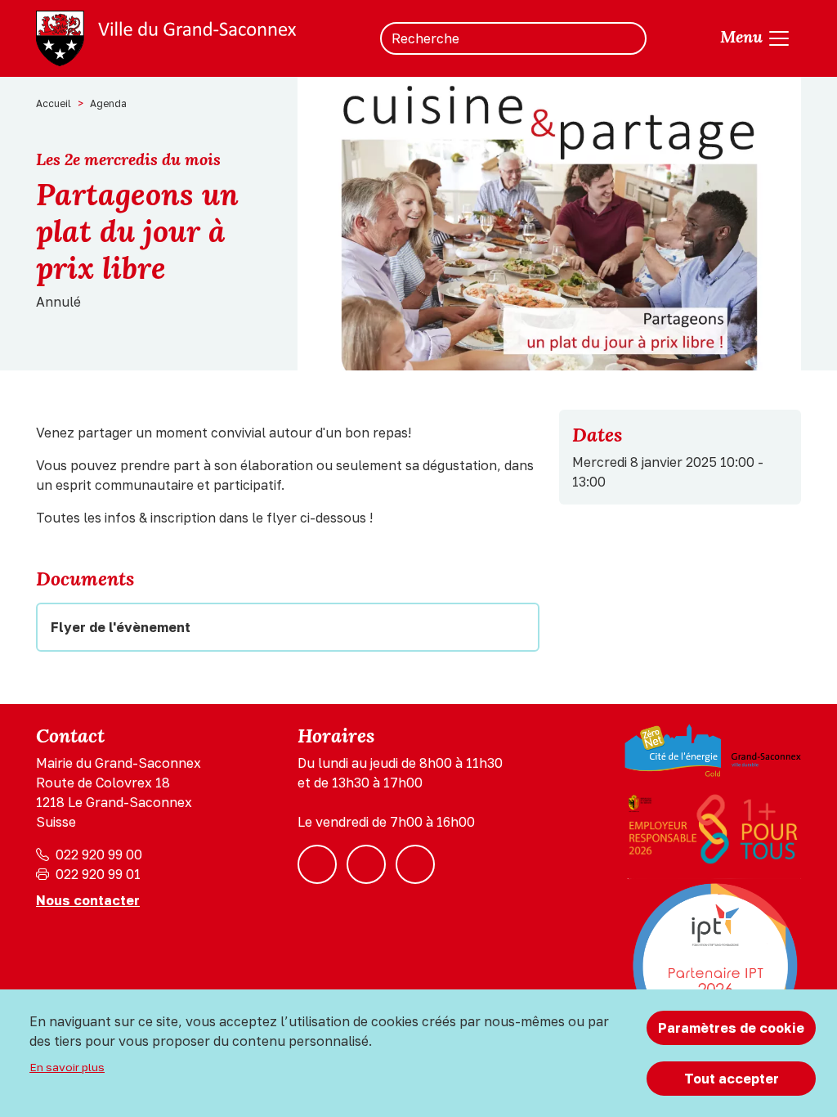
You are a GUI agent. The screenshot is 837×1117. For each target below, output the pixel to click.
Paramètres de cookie (731, 1028)
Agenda (108, 103)
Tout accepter (731, 1078)
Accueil (53, 103)
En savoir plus (67, 1067)
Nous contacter (88, 900)
